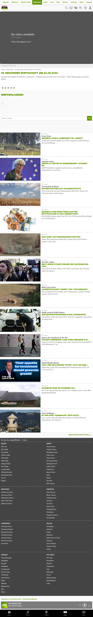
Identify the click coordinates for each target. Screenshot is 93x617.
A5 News (49, 503)
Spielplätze (4, 561)
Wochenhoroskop (6, 532)
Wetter (80, 7)
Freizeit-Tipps (5, 572)
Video (3, 69)
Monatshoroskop (6, 535)
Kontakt (49, 563)
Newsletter (50, 561)
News (48, 443)
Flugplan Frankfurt (52, 515)
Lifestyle (74, 2)
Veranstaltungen (6, 558)
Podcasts (49, 540)
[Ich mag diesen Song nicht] (89, 605)
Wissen (65, 2)
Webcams (49, 535)
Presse (48, 575)
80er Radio (4, 449)
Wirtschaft (37, 2)
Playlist (71, 7)
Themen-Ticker (51, 546)
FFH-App (49, 558)
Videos (48, 532)
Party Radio (5, 466)
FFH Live (4, 446)
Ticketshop (4, 575)
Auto (52, 2)
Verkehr (50, 489)
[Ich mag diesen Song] (80, 605)
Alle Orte (49, 481)
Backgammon (5, 586)
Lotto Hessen (5, 578)
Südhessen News (6, 503)
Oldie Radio (4, 461)
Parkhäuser (50, 512)
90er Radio (4, 452)
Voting (48, 549)
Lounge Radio (5, 469)
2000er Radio (5, 455)
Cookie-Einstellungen (29, 599)
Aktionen (14, 2)
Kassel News (50, 458)
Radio (3, 443)
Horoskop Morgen (7, 529)
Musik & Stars (26, 2)
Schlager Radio (5, 464)
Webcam (85, 7)
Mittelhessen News (7, 498)
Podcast (46, 615)
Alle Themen (50, 483)
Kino (58, 2)
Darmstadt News (52, 461)
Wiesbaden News (52, 452)
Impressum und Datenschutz (11, 599)
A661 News (50, 506)
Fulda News (50, 469)
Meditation (4, 566)
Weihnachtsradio (6, 472)
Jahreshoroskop (6, 538)
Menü (83, 615)
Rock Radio (4, 458)
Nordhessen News (7, 492)
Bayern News (50, 472)
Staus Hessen (50, 492)
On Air (49, 523)
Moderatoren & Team (53, 538)
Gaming (89, 2)
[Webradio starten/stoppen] (85, 605)
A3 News (49, 501)
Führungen (49, 572)
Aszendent (4, 543)
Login (48, 583)
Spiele (3, 580)
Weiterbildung (51, 580)
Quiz (2, 589)
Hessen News (50, 446)
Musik (27, 615)
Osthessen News (6, 495)
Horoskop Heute (6, 526)
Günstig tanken (51, 509)
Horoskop (5, 523)
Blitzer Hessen (51, 495)
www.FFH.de (14, 440)
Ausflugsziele (5, 569)
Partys (3, 592)
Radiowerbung (51, 578)
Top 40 (3, 478)
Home (9, 615)
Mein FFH (90, 7)
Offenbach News (51, 464)
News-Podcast (51, 543)
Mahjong (4, 583)
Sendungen (50, 526)
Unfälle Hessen (51, 498)
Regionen (5, 489)
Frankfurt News (51, 449)
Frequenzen (50, 566)
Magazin (6, 2)
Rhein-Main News (7, 501)
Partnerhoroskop (6, 540)
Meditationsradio (6, 475)
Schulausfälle (50, 518)
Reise (82, 2)
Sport (46, 2)
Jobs (47, 569)
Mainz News (50, 455)
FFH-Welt (50, 555)
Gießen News (50, 466)
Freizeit (4, 555)
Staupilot (76, 7)
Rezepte (3, 563)
